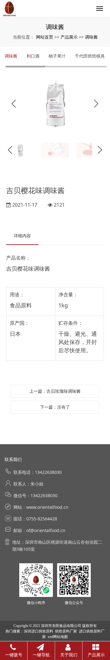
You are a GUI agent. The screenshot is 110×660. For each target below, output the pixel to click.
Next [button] (96, 103)
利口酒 (33, 56)
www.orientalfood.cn (47, 507)
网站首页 (44, 37)
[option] (55, 103)
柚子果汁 (57, 56)
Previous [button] (13, 103)
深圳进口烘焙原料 (38, 631)
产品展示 (69, 37)
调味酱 (91, 37)
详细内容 (22, 235)
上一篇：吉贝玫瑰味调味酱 (55, 391)
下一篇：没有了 (55, 407)
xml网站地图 (58, 637)
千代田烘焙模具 (90, 56)
